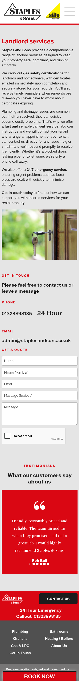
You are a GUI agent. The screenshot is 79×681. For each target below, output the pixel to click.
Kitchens (20, 639)
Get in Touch (20, 653)
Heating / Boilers (59, 639)
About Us (59, 646)
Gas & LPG (20, 646)
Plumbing (20, 632)
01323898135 (17, 313)
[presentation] (34, 436)
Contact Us (58, 599)
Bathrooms (59, 632)
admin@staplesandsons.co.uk (36, 340)
